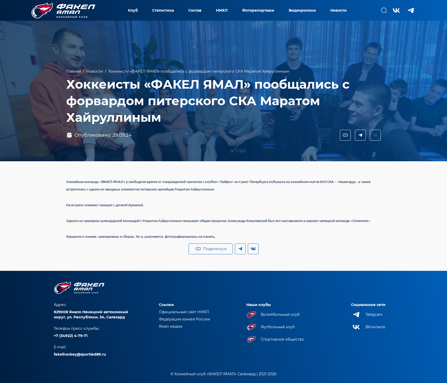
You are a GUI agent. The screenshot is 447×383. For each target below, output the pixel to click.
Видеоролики (302, 10)
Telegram (374, 314)
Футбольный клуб (278, 327)
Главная (73, 71)
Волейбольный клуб (280, 314)
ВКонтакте (375, 327)
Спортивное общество (282, 339)
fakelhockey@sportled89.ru (80, 354)
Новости (338, 10)
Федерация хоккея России (184, 319)
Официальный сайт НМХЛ (184, 312)
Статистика (163, 10)
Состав (195, 10)
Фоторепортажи (258, 10)
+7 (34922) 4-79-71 (70, 335)
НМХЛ (222, 10)
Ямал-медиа (170, 326)
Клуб (133, 10)
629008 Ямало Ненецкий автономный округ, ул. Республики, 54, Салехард (91, 314)
